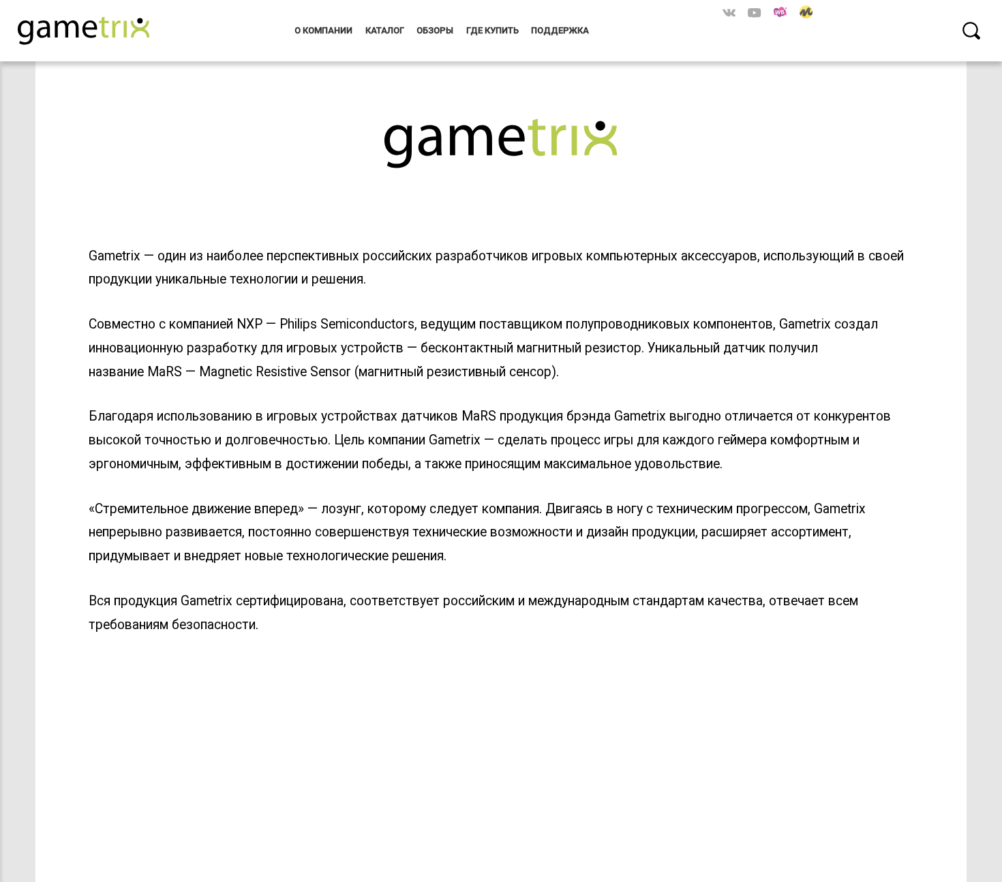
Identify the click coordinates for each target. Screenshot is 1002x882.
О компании (323, 30)
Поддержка (560, 30)
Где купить (492, 30)
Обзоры (434, 30)
